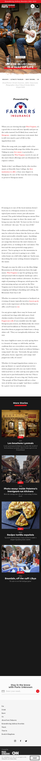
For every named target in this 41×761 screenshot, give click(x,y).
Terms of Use (4, 758)
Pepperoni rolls (8, 321)
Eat (3, 706)
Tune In (4, 731)
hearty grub (33, 301)
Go (3, 717)
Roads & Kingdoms (8, 734)
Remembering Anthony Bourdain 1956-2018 (20, 1)
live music (18, 152)
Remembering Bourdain (13, 724)
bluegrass (5, 135)
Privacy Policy (13, 758)
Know (3, 713)
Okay (35, 758)
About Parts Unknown (9, 720)
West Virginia (20, 61)
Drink (4, 710)
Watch (4, 727)
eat (18, 307)
